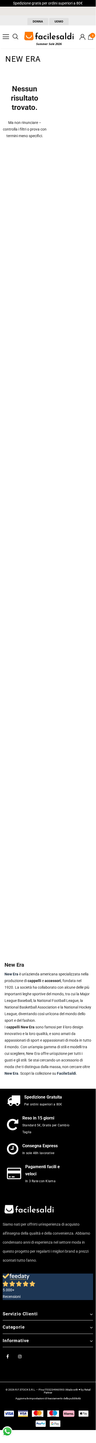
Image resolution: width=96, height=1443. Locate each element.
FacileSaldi (66, 1073)
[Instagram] (20, 1356)
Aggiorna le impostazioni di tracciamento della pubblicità (48, 1398)
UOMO (59, 21)
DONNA (38, 21)
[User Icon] (82, 37)
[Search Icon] (15, 37)
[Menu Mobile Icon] (6, 37)
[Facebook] (7, 1356)
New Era (11, 1073)
